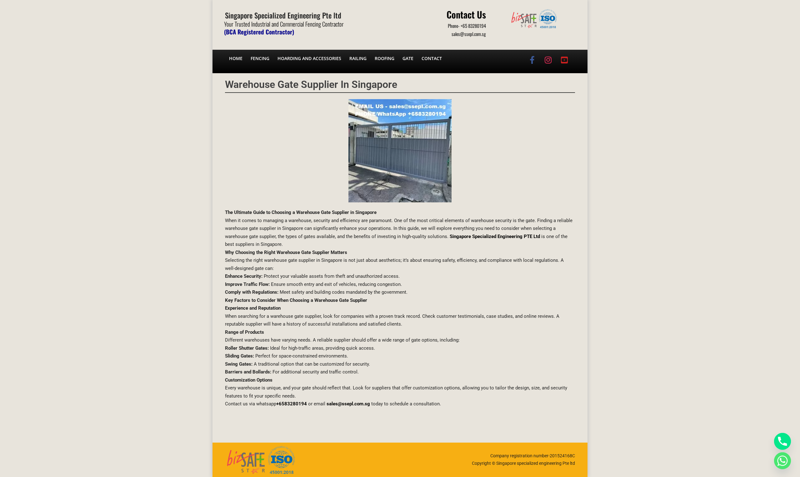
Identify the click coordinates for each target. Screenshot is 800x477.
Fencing (260, 58)
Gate (407, 58)
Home (235, 58)
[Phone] (782, 441)
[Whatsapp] (782, 460)
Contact (432, 58)
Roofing (384, 58)
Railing (358, 58)
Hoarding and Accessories (309, 58)
